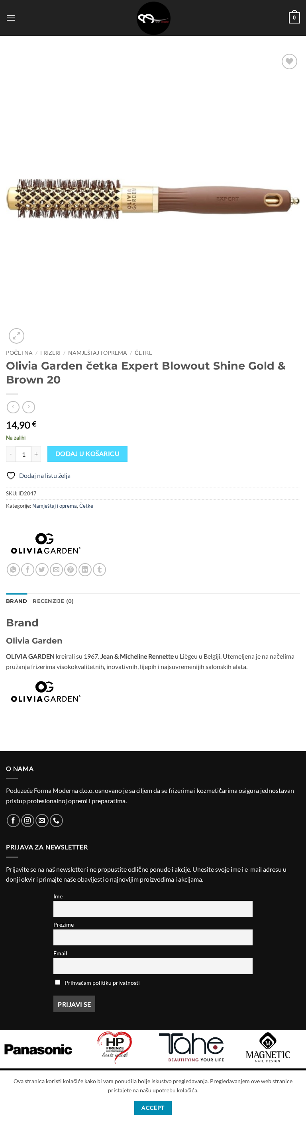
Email (60, 953)
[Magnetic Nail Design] (267, 1047)
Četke (143, 353)
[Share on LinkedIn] (85, 569)
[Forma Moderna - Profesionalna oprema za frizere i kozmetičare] (153, 18)
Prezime (63, 924)
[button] (11, 17)
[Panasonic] (38, 1049)
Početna (19, 353)
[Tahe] (191, 1047)
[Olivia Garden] (46, 543)
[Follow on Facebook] (13, 820)
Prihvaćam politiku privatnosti (102, 982)
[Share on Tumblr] (99, 569)
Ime (58, 896)
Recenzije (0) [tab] (53, 601)
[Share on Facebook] (27, 569)
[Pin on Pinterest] (70, 569)
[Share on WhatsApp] (13, 569)
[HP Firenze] (114, 1047)
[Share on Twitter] (42, 569)
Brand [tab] (16, 601)
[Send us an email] (42, 820)
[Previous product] (28, 407)
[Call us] (56, 820)
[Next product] (13, 407)
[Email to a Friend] (56, 569)
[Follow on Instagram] (27, 820)
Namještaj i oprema (97, 353)
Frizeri (50, 353)
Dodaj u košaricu (87, 453)
